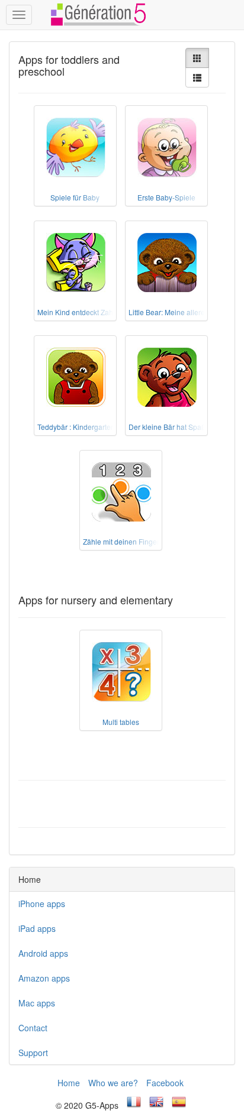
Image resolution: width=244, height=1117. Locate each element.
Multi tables (120, 722)
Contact (32, 1028)
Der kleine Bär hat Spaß (167, 427)
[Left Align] (197, 58)
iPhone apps (41, 903)
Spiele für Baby (74, 197)
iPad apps (37, 928)
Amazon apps (44, 978)
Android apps (43, 953)
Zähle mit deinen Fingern (123, 541)
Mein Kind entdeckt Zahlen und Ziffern (98, 312)
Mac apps (36, 1003)
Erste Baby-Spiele (166, 197)
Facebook (165, 1083)
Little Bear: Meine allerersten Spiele (186, 312)
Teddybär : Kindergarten (76, 427)
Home (68, 1083)
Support (33, 1052)
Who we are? (113, 1083)
